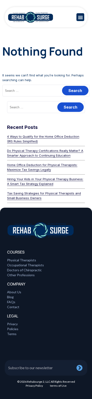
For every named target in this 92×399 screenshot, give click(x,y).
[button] (80, 17)
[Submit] (81, 368)
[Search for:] (46, 90)
